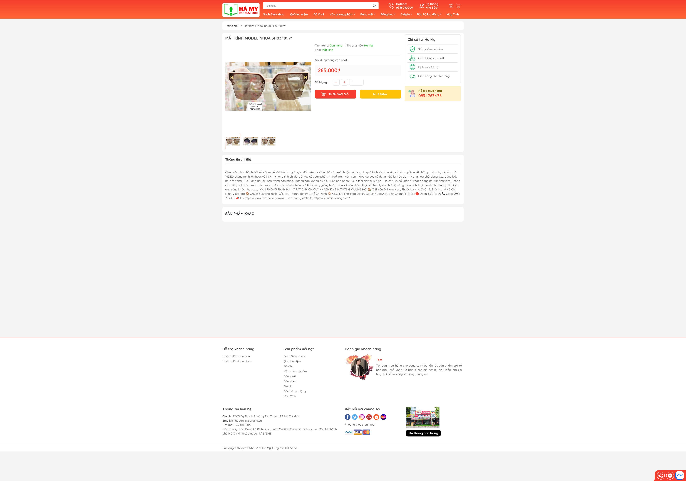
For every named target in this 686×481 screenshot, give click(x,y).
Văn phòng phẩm (341, 14)
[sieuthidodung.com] (241, 9)
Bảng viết (366, 14)
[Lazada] (383, 417)
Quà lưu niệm (299, 14)
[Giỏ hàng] (459, 5)
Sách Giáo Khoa (273, 14)
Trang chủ (231, 26)
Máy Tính (452, 14)
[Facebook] (348, 417)
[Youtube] (369, 417)
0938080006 (242, 425)
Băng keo (387, 14)
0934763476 (430, 95)
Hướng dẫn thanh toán (237, 361)
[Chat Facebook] (670, 476)
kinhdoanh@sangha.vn (246, 420)
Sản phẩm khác (239, 213)
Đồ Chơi (319, 14)
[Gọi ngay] (661, 476)
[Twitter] (355, 417)
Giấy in (405, 14)
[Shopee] (376, 417)
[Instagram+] (362, 417)
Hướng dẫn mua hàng (237, 356)
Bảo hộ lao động (428, 14)
